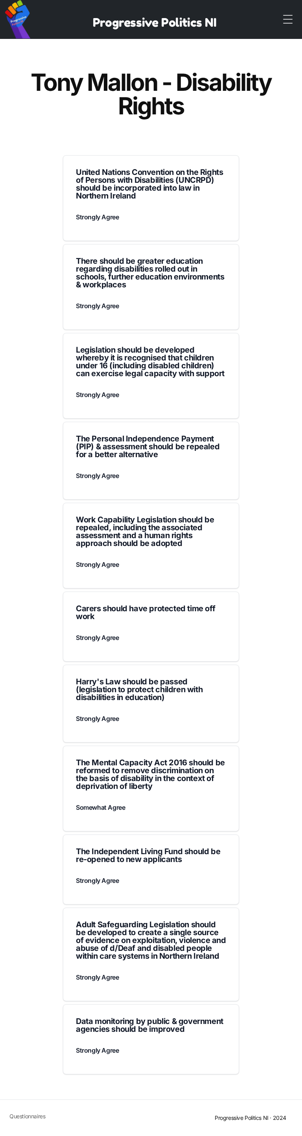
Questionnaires (27, 1116)
